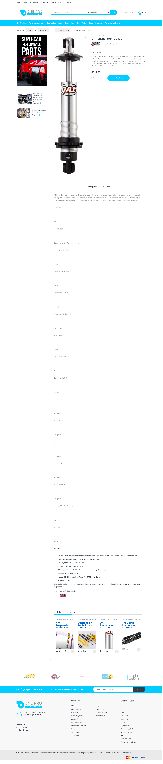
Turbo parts (75, 735)
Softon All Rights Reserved (121, 753)
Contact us (69, 2)
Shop (29, 30)
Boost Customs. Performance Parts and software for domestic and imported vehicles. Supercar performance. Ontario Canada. (64, 753)
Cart (122, 712)
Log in (98, 706)
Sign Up (139, 689)
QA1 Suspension (134, 584)
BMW (73, 706)
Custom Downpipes (54, 23)
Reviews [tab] (106, 187)
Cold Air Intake (76, 709)
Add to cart (120, 78)
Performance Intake (36, 23)
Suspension (69, 23)
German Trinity (76, 719)
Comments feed (101, 712)
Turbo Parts (81, 23)
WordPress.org (101, 716)
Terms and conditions (128, 742)
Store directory (126, 739)
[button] (86, 37)
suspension (58, 587)
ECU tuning (21, 23)
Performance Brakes (112, 23)
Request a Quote (57, 2)
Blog (18, 2)
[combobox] (68, 12)
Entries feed (100, 709)
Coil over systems (62, 30)
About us (44, 2)
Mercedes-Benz (76, 722)
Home (19, 30)
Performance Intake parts (80, 729)
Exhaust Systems (95, 23)
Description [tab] (91, 187)
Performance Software (30, 2)
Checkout (124, 716)
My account (125, 726)
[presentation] (145, 677)
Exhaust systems (77, 716)
